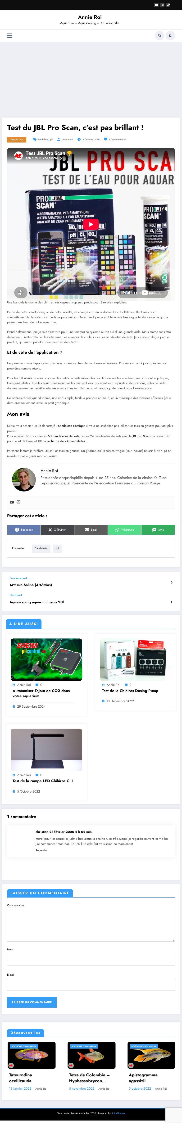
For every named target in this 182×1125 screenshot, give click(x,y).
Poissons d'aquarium (34, 1046)
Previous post (18, 578)
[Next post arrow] (171, 602)
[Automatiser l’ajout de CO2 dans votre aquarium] (46, 659)
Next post (15, 595)
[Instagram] (18, 502)
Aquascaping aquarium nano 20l (36, 602)
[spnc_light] (170, 35)
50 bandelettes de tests (63, 436)
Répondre (41, 850)
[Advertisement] (91, 80)
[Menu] (9, 36)
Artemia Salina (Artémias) (30, 585)
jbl (51, 139)
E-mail (10, 975)
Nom (10, 949)
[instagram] (162, 5)
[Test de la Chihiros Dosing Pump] (136, 659)
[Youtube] (12, 502)
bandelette (42, 139)
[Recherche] (159, 35)
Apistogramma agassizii (93, 1078)
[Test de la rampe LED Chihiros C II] (46, 749)
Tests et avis (16, 139)
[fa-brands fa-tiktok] (168, 5)
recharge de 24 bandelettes (66, 441)
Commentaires (15, 905)
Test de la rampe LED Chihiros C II (43, 781)
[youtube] (156, 5)
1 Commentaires (117, 139)
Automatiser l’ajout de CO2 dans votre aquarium (41, 693)
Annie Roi (90, 17)
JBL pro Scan (141, 436)
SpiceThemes (118, 1113)
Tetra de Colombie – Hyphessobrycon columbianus (40, 1078)
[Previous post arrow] (171, 582)
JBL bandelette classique (69, 426)
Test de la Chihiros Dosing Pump (130, 690)
